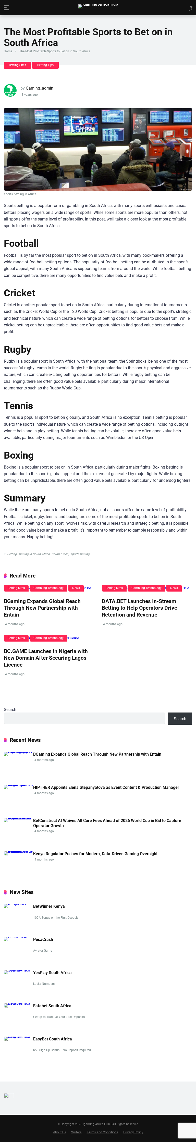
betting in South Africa (34, 554)
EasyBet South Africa (52, 1039)
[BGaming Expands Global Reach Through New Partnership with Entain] (18, 751)
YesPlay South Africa (52, 972)
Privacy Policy (133, 1132)
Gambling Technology (48, 588)
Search (10, 709)
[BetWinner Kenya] (18, 903)
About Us (59, 1132)
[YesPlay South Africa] (18, 970)
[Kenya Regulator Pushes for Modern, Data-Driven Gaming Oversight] (18, 851)
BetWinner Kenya (49, 906)
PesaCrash (43, 939)
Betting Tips (45, 65)
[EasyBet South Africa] (18, 1036)
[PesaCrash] (15, 937)
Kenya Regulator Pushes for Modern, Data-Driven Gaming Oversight (95, 853)
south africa (60, 554)
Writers (76, 1132)
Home (8, 51)
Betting (12, 554)
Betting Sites (17, 65)
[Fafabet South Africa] (18, 1003)
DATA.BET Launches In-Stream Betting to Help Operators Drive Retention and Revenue (139, 608)
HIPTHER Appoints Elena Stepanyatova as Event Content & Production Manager (106, 787)
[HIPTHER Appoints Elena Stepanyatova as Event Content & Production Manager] (18, 784)
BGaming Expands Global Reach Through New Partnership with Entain (42, 608)
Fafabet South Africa (52, 1005)
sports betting (80, 554)
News (76, 588)
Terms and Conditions (102, 1132)
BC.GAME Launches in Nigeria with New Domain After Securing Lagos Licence (46, 658)
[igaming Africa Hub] (98, 6)
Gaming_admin (39, 88)
